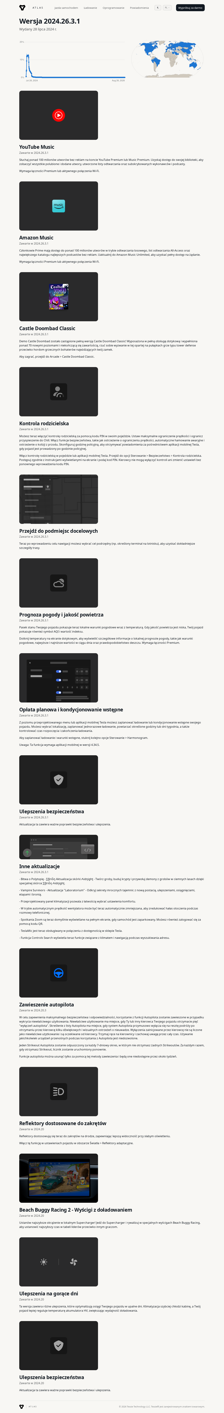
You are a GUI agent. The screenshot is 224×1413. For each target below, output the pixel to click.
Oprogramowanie (113, 7)
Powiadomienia (139, 7)
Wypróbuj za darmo (190, 7)
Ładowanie (90, 7)
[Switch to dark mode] (158, 7)
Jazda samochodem (66, 7)
